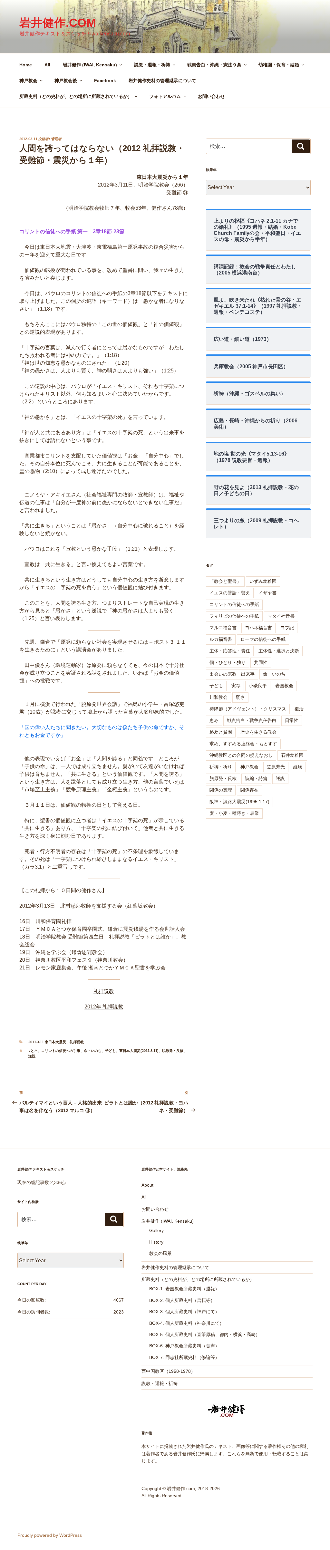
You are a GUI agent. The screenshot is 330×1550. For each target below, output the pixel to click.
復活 (299, 708)
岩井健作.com (57, 22)
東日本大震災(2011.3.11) (139, 1051)
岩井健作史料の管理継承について (162, 80)
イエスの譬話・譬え (229, 592)
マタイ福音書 (281, 616)
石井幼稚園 (292, 755)
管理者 (56, 139)
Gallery (156, 1230)
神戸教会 (28, 80)
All (47, 64)
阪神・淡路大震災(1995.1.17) (239, 801)
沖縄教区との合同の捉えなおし (241, 755)
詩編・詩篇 (256, 778)
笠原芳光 (276, 766)
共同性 (260, 662)
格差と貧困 (220, 732)
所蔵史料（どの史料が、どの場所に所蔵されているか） (75, 96)
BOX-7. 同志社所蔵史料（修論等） (184, 1357)
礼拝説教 (103, 991)
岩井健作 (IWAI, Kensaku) (90, 64)
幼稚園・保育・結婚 (278, 64)
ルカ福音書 (220, 639)
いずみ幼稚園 (263, 581)
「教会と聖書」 (225, 581)
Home (25, 64)
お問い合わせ (211, 96)
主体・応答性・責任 (229, 650)
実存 (235, 685)
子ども (110, 1051)
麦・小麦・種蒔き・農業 (234, 813)
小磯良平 (258, 685)
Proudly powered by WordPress (49, 1535)
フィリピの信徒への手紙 (234, 616)
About (147, 1185)
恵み (213, 720)
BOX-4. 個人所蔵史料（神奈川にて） (186, 1323)
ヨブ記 (287, 627)
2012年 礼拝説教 (103, 1006)
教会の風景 (160, 1253)
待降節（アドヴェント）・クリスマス (247, 708)
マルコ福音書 (223, 627)
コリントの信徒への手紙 (60, 1051)
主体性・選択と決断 (278, 650)
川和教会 (218, 697)
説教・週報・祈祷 (152, 64)
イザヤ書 (267, 592)
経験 (297, 766)
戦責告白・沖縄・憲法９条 (214, 64)
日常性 (291, 720)
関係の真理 (220, 790)
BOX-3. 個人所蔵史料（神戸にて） (184, 1311)
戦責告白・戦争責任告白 (252, 720)
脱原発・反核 (172, 1051)
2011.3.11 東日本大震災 (47, 1042)
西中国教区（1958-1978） (168, 1371)
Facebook (105, 80)
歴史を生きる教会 (258, 732)
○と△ (33, 1051)
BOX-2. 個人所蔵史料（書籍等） (182, 1300)
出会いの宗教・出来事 (232, 674)
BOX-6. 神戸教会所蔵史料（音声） (184, 1345)
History (156, 1242)
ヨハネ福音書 (258, 627)
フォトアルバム (165, 96)
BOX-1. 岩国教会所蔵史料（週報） (184, 1288)
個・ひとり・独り (227, 662)
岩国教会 (284, 685)
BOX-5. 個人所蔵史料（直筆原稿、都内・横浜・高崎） (204, 1334)
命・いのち (93, 1051)
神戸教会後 (65, 80)
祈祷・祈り (220, 766)
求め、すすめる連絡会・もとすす (243, 743)
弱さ (240, 697)
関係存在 (249, 790)
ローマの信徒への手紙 (263, 639)
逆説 (31, 1056)
